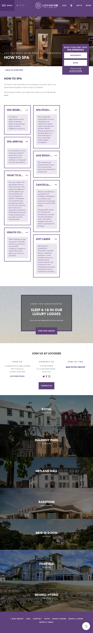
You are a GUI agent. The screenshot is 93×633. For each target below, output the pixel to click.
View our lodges (46, 331)
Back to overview (14, 70)
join (64, 5)
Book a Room (59, 619)
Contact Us (46, 386)
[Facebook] (20, 5)
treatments (75, 55)
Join (28, 619)
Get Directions (17, 376)
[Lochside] (46, 5)
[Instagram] (23, 5)
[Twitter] (17, 5)
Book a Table (46, 622)
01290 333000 (75, 71)
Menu (10, 5)
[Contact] (71, 5)
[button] (17, 110)
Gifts (79, 5)
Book (88, 5)
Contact (37, 619)
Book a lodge (76, 619)
